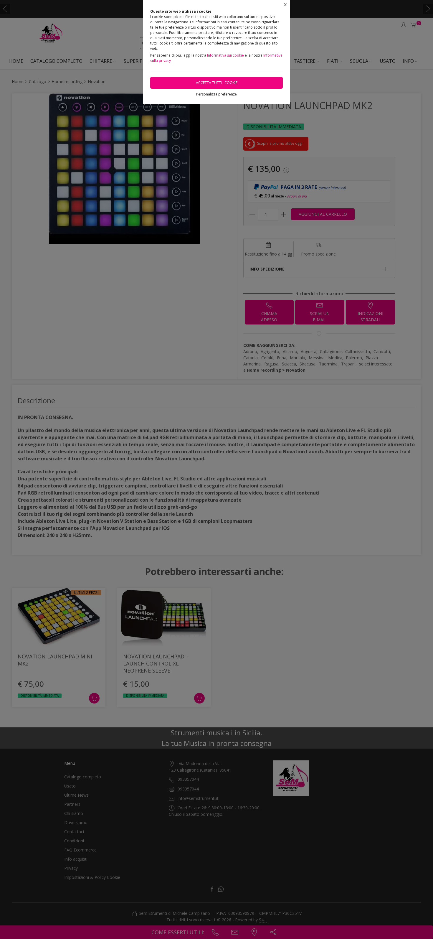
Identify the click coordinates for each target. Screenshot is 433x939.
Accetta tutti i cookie (216, 82)
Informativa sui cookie (225, 55)
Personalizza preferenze (216, 94)
